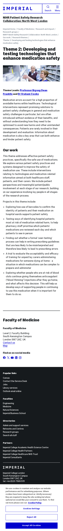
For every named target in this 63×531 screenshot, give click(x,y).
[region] (31, 507)
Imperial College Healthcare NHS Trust (20, 454)
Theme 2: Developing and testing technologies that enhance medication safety (29, 41)
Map (5, 345)
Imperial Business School (14, 413)
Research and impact (45, 29)
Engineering (8, 403)
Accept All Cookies (31, 525)
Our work (6, 37)
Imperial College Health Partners (17, 450)
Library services (10, 388)
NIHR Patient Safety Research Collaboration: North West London (25, 19)
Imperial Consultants (12, 457)
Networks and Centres (13, 428)
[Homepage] (22, 8)
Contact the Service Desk (15, 381)
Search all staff (10, 435)
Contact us (9, 342)
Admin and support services (15, 425)
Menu (57, 10)
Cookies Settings (31, 508)
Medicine (7, 406)
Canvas (6, 378)
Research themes (20, 37)
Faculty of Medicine (25, 29)
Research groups (10, 32)
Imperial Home (9, 29)
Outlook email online (12, 391)
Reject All (31, 517)
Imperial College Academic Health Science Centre (25, 447)
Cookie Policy (34, 503)
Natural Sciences (11, 410)
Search (48, 10)
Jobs (5, 384)
